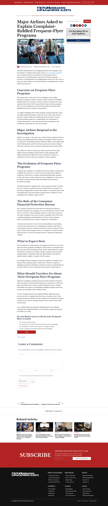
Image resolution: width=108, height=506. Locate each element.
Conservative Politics (40, 2)
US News (63, 2)
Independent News (28, 2)
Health (18, 432)
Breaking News (18, 2)
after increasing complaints (53, 73)
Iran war (38, 432)
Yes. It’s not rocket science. (27, 322)
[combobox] (74, 21)
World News (69, 2)
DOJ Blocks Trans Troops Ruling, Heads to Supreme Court (82, 436)
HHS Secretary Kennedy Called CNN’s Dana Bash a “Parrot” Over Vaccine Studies (24, 437)
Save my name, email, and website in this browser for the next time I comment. (36, 375)
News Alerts (77, 2)
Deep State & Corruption (53, 2)
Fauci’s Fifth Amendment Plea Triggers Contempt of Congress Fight (63, 436)
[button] (86, 2)
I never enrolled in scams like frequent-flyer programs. (36, 328)
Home (18, 15)
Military (76, 432)
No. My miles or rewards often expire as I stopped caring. (36, 326)
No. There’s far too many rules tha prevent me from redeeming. (38, 324)
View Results (21, 337)
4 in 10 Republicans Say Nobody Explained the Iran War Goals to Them (44, 436)
